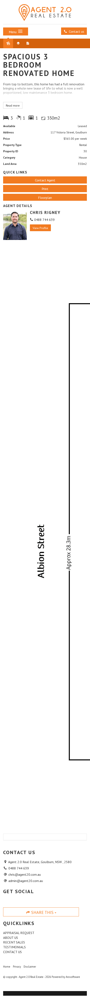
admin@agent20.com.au (25, 881)
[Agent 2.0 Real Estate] (45, 12)
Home (6, 966)
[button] (45, 188)
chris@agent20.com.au (24, 874)
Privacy (17, 966)
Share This (42, 912)
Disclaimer (30, 966)
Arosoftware (73, 977)
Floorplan (45, 197)
